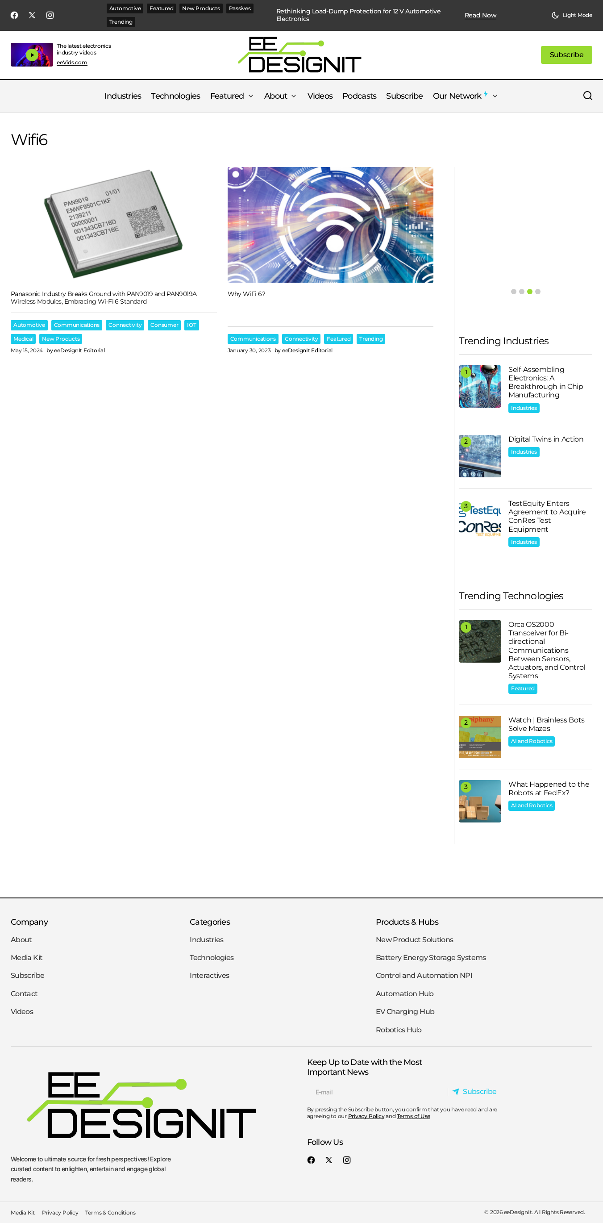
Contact (24, 993)
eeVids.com (72, 62)
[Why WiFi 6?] (331, 225)
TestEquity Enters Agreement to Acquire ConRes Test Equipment (547, 516)
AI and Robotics (531, 741)
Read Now (481, 15)
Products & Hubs (407, 922)
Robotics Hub (398, 1030)
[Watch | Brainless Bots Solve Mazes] (480, 737)
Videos (22, 1011)
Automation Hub (404, 993)
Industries (524, 408)
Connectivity (124, 324)
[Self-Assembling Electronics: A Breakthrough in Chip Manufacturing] (480, 386)
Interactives (209, 975)
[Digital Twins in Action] (480, 456)
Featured (161, 8)
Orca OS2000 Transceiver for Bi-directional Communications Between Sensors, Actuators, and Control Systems (546, 650)
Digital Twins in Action (546, 439)
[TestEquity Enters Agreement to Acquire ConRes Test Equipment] (480, 520)
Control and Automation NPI (424, 975)
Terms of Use (413, 1116)
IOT (191, 324)
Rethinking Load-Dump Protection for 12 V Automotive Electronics (358, 15)
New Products (201, 8)
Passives (240, 8)
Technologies (211, 957)
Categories (210, 922)
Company (29, 922)
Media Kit (26, 957)
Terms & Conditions (110, 1212)
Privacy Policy (366, 1116)
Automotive (125, 8)
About (21, 939)
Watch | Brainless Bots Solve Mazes (546, 724)
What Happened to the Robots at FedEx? (549, 788)
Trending (121, 21)
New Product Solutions (414, 939)
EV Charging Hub (405, 1011)
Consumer (164, 324)
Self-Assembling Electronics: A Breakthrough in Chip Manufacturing (545, 382)
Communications (77, 324)
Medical (23, 338)
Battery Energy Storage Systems (431, 957)
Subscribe (27, 975)
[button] (571, 15)
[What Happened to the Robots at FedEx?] (480, 801)
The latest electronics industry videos (84, 48)
